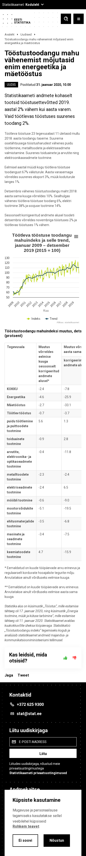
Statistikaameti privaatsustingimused (38, 773)
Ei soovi (25, 840)
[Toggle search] (65, 19)
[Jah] (65, 658)
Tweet (23, 675)
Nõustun (57, 840)
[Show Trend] (51, 323)
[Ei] (74, 658)
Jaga (9, 675)
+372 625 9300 (30, 704)
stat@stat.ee (29, 713)
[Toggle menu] (78, 19)
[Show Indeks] (33, 323)
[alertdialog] (43, 823)
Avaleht (9, 34)
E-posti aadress (33, 742)
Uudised (26, 34)
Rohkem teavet (26, 826)
